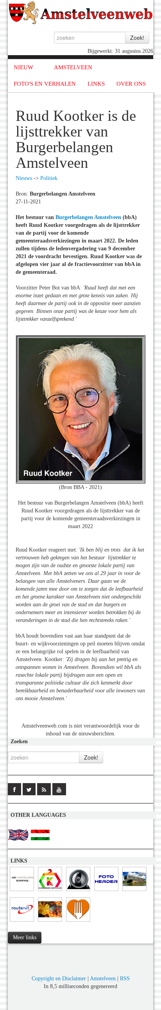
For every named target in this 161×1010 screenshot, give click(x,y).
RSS (125, 978)
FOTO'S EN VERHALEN (45, 84)
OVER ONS (131, 84)
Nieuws (24, 178)
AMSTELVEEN (73, 67)
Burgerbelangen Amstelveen (88, 217)
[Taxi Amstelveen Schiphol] (22, 891)
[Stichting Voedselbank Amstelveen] (78, 922)
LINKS (96, 84)
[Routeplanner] (22, 922)
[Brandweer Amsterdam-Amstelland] (134, 891)
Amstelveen (103, 978)
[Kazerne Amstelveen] (50, 922)
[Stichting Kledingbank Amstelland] (50, 891)
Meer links (24, 937)
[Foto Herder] (106, 891)
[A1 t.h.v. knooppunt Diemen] (78, 891)
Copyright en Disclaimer (59, 978)
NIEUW (23, 67)
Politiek (48, 178)
